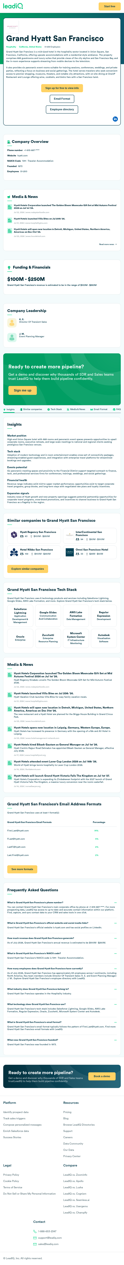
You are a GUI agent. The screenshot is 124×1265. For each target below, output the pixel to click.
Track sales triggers (14, 1118)
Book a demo (102, 1076)
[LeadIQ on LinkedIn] (116, 1258)
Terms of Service (12, 1187)
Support (67, 1131)
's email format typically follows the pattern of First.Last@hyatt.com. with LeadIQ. (61, 1026)
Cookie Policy (11, 1181)
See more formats (22, 869)
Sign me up (22, 390)
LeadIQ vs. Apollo (73, 1181)
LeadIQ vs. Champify (75, 1212)
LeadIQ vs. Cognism (74, 1193)
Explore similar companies (27, 568)
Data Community (73, 1143)
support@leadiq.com (50, 1238)
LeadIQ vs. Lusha (73, 1187)
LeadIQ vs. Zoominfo (75, 1175)
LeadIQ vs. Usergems (75, 1206)
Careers (67, 1137)
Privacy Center (72, 1156)
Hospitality (56, 994)
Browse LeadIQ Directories (79, 1125)
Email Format (62, 98)
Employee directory (62, 109)
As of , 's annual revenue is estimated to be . (56, 940)
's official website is (54, 925)
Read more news (106, 244)
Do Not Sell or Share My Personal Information (29, 1193)
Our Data (68, 1150)
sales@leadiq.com (48, 1244)
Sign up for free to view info (62, 88)
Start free (109, 6)
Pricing (67, 1112)
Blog (65, 1118)
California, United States (30, 47)
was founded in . (32, 1042)
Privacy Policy (11, 1175)
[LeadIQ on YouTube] (119, 1258)
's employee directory (46, 978)
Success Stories (12, 1137)
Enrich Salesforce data (16, 1131)
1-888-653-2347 (47, 1231)
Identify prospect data (15, 1112)
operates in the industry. (39, 991)
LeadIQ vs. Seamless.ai (76, 1200)
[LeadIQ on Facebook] (111, 1258)
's (45, 955)
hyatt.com (60, 928)
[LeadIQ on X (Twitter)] (113, 1258)
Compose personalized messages (22, 1125)
